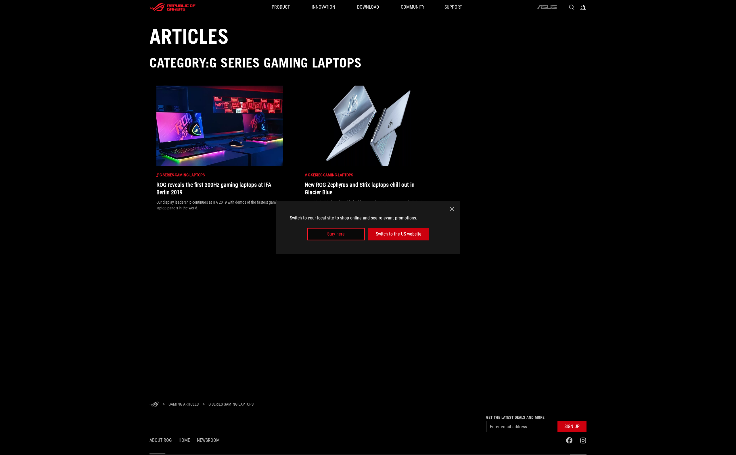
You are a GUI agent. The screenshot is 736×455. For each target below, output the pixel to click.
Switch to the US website (398, 234)
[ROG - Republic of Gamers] (172, 7)
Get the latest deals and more (515, 417)
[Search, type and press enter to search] (571, 7)
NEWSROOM (208, 440)
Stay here (336, 234)
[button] (571, 426)
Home (184, 440)
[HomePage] (154, 405)
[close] (451, 209)
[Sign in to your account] (583, 7)
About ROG (161, 440)
